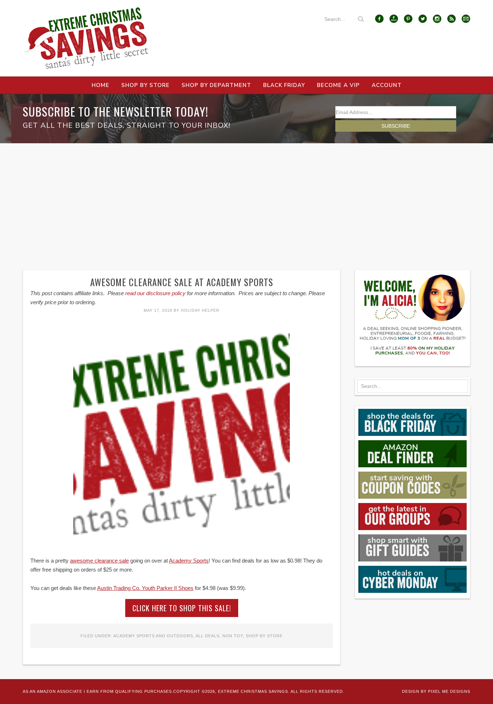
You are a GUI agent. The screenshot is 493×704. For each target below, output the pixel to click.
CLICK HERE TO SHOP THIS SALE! (181, 608)
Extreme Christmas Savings (86, 38)
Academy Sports (189, 560)
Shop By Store (264, 636)
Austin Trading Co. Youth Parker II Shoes (145, 588)
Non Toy (232, 636)
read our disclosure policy (155, 293)
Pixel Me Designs (449, 691)
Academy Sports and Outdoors (153, 636)
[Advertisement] (246, 197)
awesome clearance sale (99, 560)
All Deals (207, 636)
